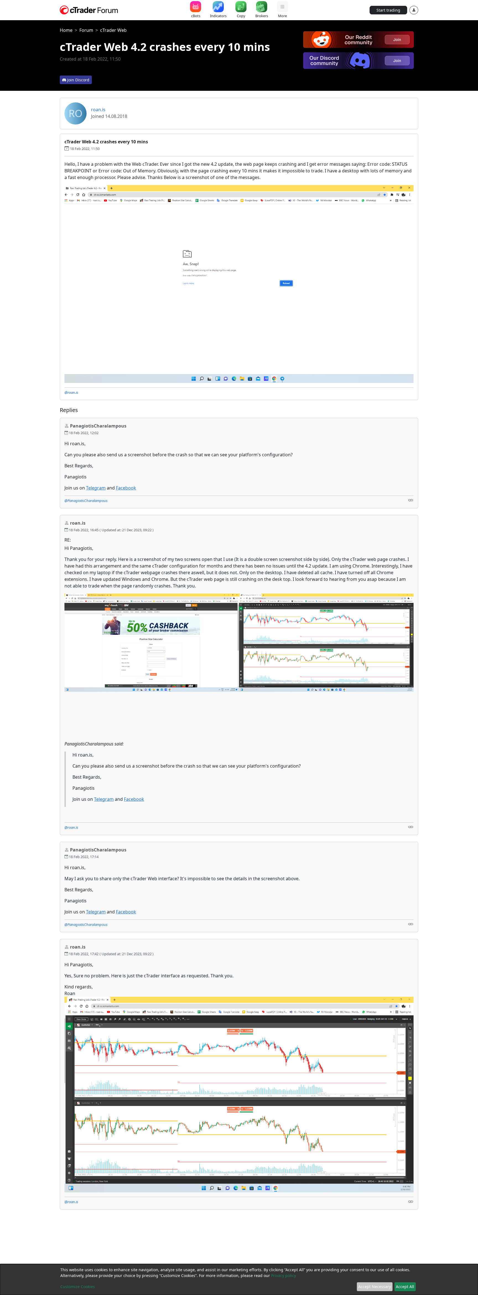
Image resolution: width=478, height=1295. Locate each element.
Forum (86, 30)
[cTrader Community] (89, 9)
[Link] (411, 500)
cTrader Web (113, 30)
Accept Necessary (374, 1286)
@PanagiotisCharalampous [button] (86, 500)
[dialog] (239, 1279)
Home (66, 30)
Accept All (405, 1286)
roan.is (98, 110)
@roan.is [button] (71, 392)
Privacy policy (283, 1275)
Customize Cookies (77, 1286)
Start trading (388, 10)
